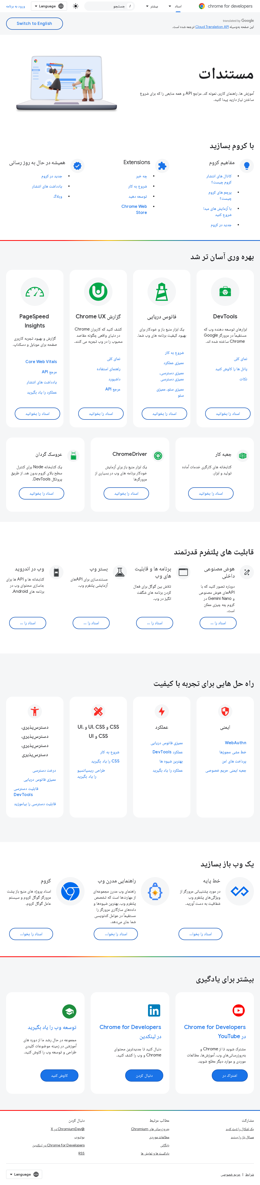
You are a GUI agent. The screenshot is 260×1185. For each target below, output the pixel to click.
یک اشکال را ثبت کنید (240, 1129)
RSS (81, 1153)
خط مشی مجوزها (232, 752)
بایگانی (164, 1145)
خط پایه (211, 880)
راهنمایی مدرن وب (117, 880)
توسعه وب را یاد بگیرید (52, 1027)
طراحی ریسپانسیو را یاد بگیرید (91, 773)
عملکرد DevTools (168, 752)
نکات (243, 379)
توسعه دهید (137, 196)
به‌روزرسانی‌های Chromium (150, 1129)
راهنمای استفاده (108, 368)
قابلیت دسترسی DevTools (26, 791)
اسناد (178, 6)
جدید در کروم (221, 224)
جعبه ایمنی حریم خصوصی (226, 770)
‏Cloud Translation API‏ (212, 26)
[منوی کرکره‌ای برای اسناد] (168, 6)
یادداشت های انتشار (47, 186)
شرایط (249, 1174)
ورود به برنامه (15, 6)
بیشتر (154, 6)
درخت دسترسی (44, 770)
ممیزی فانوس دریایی (167, 742)
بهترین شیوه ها (171, 761)
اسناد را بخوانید (228, 413)
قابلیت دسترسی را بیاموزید (35, 803)
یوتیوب (79, 1137)
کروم (46, 880)
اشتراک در (229, 1075)
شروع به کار (137, 186)
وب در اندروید (29, 568)
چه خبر (141, 176)
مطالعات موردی (159, 1137)
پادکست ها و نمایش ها (155, 1153)
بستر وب (98, 568)
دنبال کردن (144, 1075)
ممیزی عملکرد (174, 362)
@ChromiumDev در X (68, 1129)
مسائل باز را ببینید (242, 1137)
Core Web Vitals (41, 361)
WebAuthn (235, 742)
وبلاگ (57, 196)
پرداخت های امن (234, 761)
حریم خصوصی (230, 1174)
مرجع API (112, 389)
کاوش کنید (59, 1075)
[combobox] (109, 6)
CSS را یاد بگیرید (105, 761)
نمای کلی (240, 358)
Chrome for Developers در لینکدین (58, 1145)
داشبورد (114, 379)
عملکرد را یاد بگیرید (42, 392)
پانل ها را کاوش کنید (231, 368)
